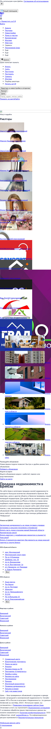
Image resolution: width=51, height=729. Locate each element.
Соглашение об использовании (36, 1)
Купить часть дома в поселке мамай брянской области (22, 530)
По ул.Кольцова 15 (12, 596)
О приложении (6, 725)
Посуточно (9, 71)
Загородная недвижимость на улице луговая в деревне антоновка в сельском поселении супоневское (22, 526)
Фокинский (4, 621)
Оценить (8, 76)
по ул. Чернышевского (14, 592)
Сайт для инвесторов (13, 691)
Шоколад (9, 589)
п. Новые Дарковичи (13, 569)
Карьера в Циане (11, 688)
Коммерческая (10, 38)
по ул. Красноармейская (14, 599)
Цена (3, 93)
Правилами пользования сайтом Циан (28, 705)
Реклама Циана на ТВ (13, 669)
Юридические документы (15, 661)
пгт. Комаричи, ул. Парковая (16, 567)
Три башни (9, 584)
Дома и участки (11, 35)
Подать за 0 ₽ (10, 84)
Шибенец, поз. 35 (12, 559)
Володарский (5, 616)
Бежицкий (4, 613)
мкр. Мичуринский (12, 552)
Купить (8, 66)
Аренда (8, 28)
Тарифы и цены (11, 674)
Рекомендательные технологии (30, 717)
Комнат (4, 91)
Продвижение (10, 679)
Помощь (8, 681)
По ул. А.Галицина (12, 557)
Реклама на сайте (12, 676)
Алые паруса (10, 582)
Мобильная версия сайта (10, 723)
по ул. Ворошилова (12, 562)
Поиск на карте (11, 664)
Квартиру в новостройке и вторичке (15, 88)
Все (7, 572)
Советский (4, 618)
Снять (7, 69)
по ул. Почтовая (11, 587)
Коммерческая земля (8, 532)
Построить (9, 74)
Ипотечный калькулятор (15, 684)
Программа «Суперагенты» (15, 671)
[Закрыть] (1, 3)
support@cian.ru (22, 715)
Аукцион (8, 666)
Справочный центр (12, 659)
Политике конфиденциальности (32, 712)
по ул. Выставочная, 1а (14, 564)
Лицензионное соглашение (39, 707)
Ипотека (8, 40)
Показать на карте (7, 99)
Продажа (8, 30)
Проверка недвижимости (15, 686)
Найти (17, 99)
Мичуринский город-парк (15, 554)
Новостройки (10, 33)
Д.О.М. (7, 594)
